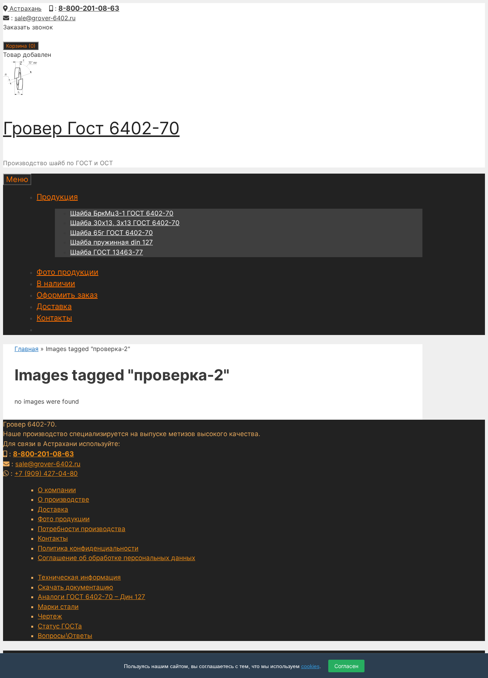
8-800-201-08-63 (88, 8)
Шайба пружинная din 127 (111, 242)
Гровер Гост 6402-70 (91, 128)
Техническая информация (79, 577)
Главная (26, 349)
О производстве (63, 499)
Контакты (54, 317)
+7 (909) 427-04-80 (46, 473)
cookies (310, 666)
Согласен (346, 666)
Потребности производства (81, 529)
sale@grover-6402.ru (44, 18)
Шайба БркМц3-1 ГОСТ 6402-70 (121, 213)
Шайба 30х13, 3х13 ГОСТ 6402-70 (125, 223)
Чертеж (50, 616)
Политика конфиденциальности (88, 548)
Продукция (57, 196)
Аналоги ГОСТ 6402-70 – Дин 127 (91, 597)
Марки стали (58, 606)
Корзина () (20, 46)
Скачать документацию (75, 587)
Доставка (54, 306)
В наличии (56, 283)
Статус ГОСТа (60, 626)
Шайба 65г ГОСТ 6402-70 (111, 233)
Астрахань (25, 8)
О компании (57, 490)
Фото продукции (67, 272)
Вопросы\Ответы (65, 635)
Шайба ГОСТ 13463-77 (106, 252)
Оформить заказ (67, 295)
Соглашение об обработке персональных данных (116, 558)
